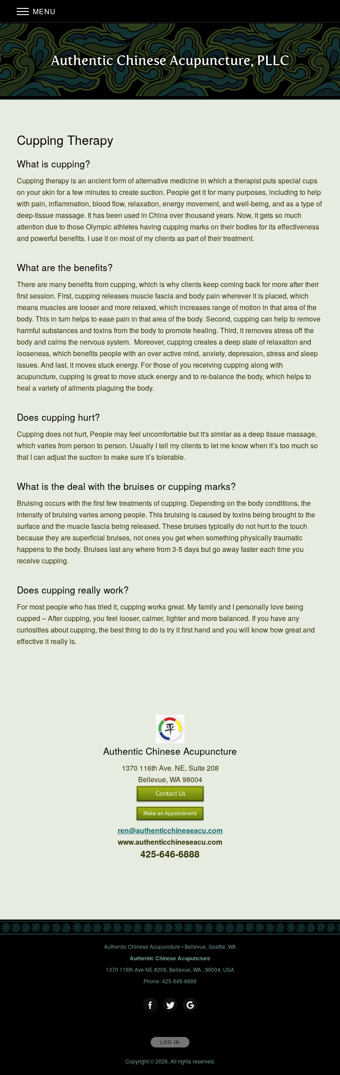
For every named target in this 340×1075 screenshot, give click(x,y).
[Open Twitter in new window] (170, 1005)
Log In (170, 1042)
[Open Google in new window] (190, 1005)
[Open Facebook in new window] (150, 1005)
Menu (43, 11)
